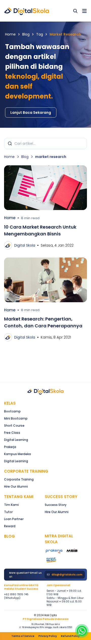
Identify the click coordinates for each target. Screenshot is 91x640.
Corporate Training (26, 471)
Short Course (14, 425)
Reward (9, 526)
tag (39, 34)
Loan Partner (14, 519)
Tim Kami (11, 505)
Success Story (55, 505)
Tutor (8, 512)
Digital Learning (16, 440)
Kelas (10, 403)
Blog (26, 34)
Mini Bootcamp (16, 418)
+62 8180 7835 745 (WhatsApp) (16, 596)
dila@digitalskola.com (67, 575)
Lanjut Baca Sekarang (30, 112)
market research (65, 34)
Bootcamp (12, 411)
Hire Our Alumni (16, 486)
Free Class (12, 432)
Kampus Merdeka (17, 454)
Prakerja (10, 447)
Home (10, 34)
